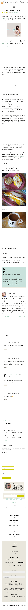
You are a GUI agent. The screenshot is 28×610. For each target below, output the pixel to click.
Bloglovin (20, 499)
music (21, 290)
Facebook (7, 499)
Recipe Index (14, 546)
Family (14, 553)
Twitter (11, 499)
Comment (4, 452)
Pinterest (17, 499)
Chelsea (10, 340)
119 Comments (15, 12)
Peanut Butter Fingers (14, 2)
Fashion (14, 549)
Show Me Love (5, 43)
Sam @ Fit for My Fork (13, 374)
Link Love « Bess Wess (9, 429)
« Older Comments (6, 420)
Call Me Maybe (5, 18)
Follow (14, 502)
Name (3, 464)
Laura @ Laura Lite (12, 392)
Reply (5, 367)
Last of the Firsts (14, 560)
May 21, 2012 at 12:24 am (13, 358)
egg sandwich (16, 290)
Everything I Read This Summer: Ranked (14, 559)
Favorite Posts (14, 544)
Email (3, 468)
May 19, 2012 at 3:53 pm (13, 342)
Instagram (14, 499)
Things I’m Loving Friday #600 (14, 565)
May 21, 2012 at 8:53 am (13, 376)
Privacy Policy (14, 600)
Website (3, 473)
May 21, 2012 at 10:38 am (13, 393)
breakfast (10, 290)
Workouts (14, 548)
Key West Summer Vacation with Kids (14, 567)
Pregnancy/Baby (14, 551)
